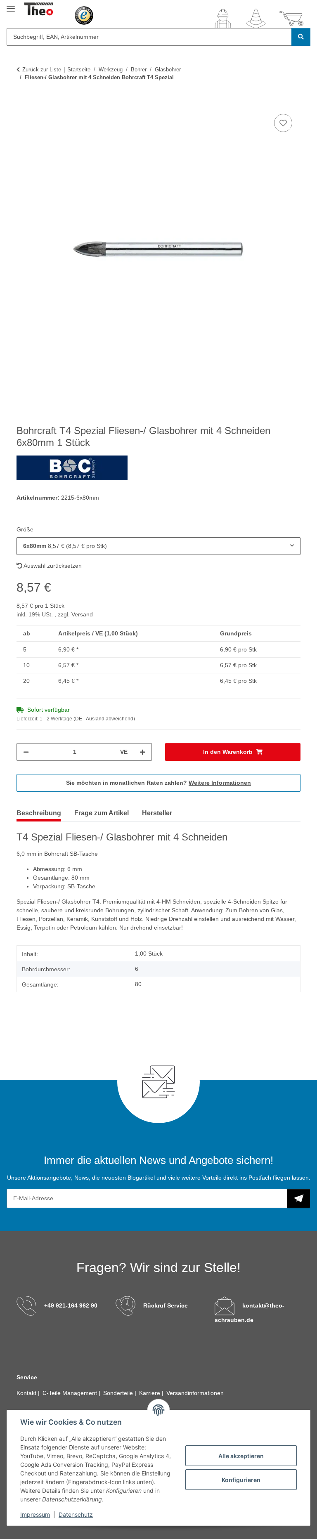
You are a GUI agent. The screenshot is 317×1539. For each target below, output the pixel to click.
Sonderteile (119, 1393)
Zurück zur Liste (41, 69)
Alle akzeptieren (241, 1455)
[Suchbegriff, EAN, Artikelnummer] (300, 37)
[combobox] (158, 546)
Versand (82, 614)
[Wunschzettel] (255, 18)
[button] (222, 18)
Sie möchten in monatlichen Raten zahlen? (158, 782)
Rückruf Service (165, 1305)
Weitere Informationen (220, 782)
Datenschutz (76, 1514)
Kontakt (27, 1393)
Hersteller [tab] (157, 813)
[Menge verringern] (26, 752)
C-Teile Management (71, 1393)
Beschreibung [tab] (39, 813)
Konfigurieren (241, 1479)
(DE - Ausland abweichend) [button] (104, 719)
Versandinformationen (195, 1393)
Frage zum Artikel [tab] (101, 813)
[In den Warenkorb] (23, 102)
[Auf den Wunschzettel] (283, 123)
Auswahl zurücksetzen (52, 565)
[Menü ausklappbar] (11, 5)
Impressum (35, 1514)
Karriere (150, 1393)
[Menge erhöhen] (142, 752)
